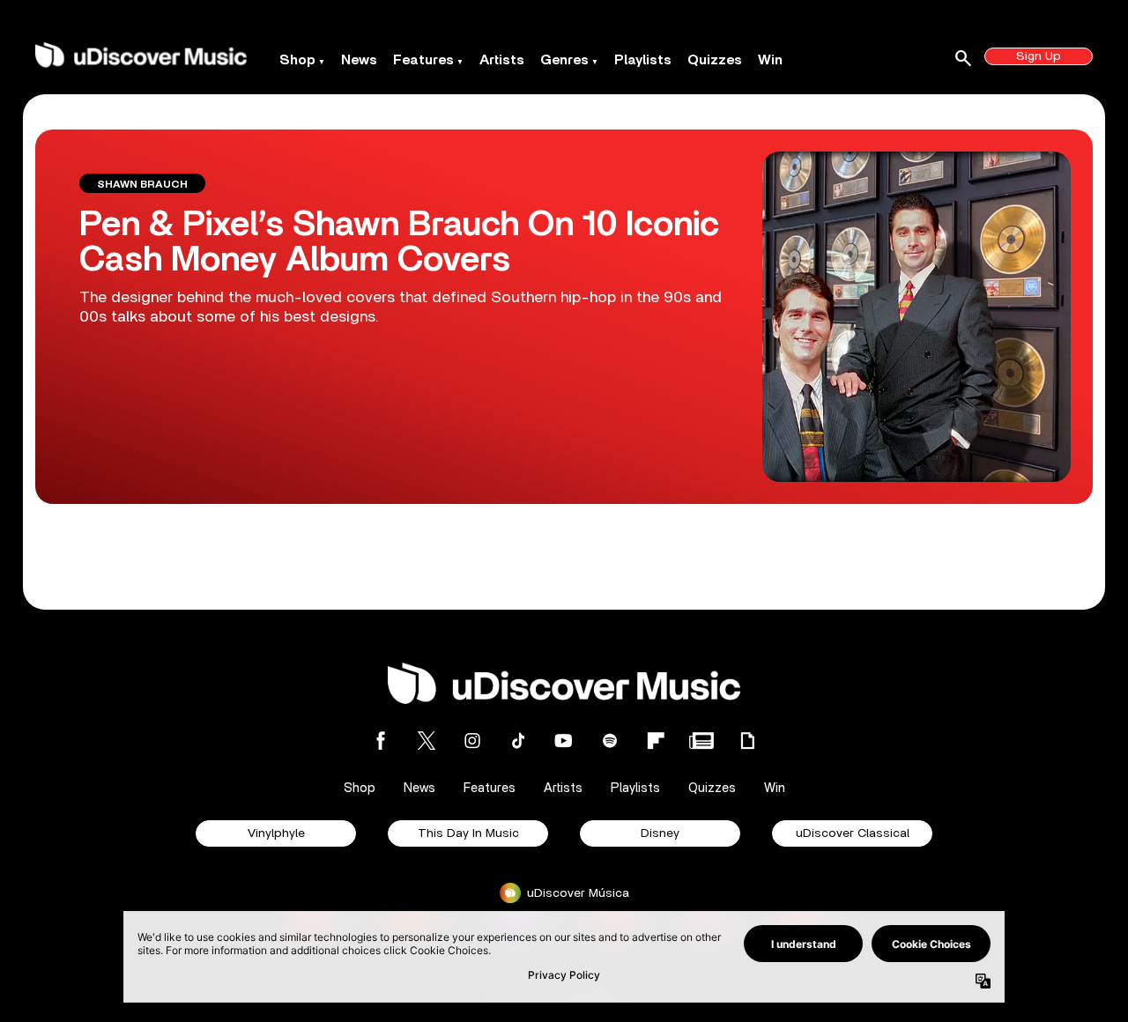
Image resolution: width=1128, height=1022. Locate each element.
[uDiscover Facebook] (380, 740)
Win (770, 60)
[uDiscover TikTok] (518, 740)
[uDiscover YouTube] (564, 740)
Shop (297, 60)
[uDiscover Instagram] (472, 740)
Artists (501, 60)
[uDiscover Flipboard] (655, 740)
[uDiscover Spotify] (609, 740)
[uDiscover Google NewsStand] (701, 740)
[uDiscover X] (426, 740)
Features (423, 60)
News (359, 60)
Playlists (643, 60)
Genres (564, 60)
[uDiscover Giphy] (747, 740)
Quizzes (714, 60)
